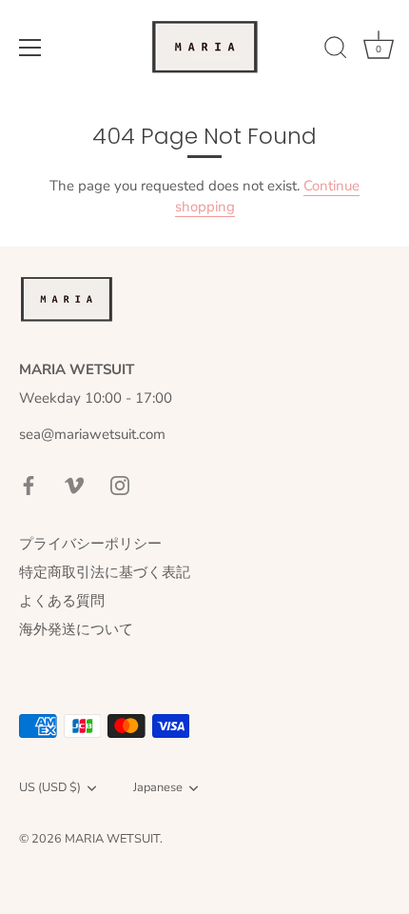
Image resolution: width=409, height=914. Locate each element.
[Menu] (30, 48)
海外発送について (76, 629)
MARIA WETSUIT (112, 838)
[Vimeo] (74, 483)
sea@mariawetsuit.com (92, 434)
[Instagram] (119, 483)
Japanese (158, 788)
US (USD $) (50, 788)
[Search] (336, 50)
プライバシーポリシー (90, 543)
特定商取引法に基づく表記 (104, 572)
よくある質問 (62, 600)
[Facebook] (28, 483)
